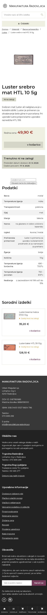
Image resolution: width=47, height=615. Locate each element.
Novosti (5, 525)
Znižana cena (8, 520)
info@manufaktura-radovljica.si (16, 424)
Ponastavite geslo (10, 538)
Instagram (10, 600)
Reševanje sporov (10, 516)
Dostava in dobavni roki (12, 494)
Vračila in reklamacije (11, 503)
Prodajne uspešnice (11, 529)
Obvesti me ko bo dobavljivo (23, 183)
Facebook (4, 600)
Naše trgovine (8, 534)
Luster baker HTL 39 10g (30, 343)
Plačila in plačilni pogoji (12, 498)
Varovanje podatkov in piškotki (16, 507)
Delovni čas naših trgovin (13, 476)
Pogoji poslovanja (10, 511)
